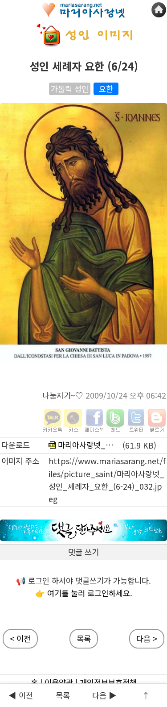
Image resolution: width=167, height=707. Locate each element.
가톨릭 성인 (70, 88)
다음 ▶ (104, 695)
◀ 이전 (20, 695)
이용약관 (59, 682)
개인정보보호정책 (108, 682)
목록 (63, 695)
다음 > (146, 638)
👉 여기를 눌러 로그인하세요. (83, 593)
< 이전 (20, 638)
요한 (106, 88)
